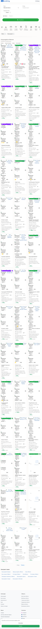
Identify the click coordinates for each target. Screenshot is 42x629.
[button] (2, 27)
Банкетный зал (3, 600)
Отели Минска (25, 574)
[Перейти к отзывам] (3, 63)
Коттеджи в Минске (16, 574)
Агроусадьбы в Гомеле (32, 576)
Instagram (24, 612)
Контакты (23, 610)
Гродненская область (25, 602)
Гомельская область (25, 600)
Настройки (20, 623)
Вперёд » (23, 565)
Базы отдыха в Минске (6, 574)
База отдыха (3, 598)
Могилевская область (25, 606)
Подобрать (21, 19)
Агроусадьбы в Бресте (21, 576)
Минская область (24, 604)
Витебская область (25, 598)
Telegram (24, 614)
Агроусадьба (3, 596)
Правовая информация (5, 616)
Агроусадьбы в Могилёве (17, 578)
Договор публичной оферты (6, 614)
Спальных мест (7, 10)
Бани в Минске (28, 571)
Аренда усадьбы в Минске (18, 571)
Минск (13, 43)
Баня (2, 602)
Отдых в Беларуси (8, 43)
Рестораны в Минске (34, 574)
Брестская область (25, 596)
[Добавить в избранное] (11, 45)
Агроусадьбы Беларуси (6, 571)
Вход (24, 618)
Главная (2, 43)
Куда (4, 6)
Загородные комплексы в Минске (8, 576)
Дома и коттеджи (4, 606)
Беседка (2, 604)
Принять (20, 626)
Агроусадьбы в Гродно (6, 578)
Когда (24, 6)
